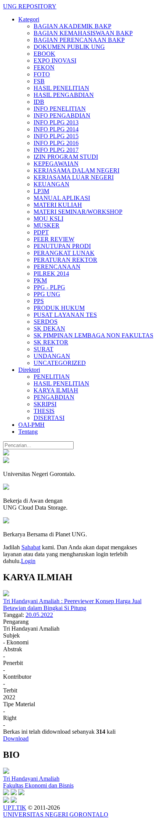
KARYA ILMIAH (56, 390)
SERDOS (46, 321)
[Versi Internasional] (6, 453)
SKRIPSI (45, 404)
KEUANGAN (51, 184)
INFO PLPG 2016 (56, 143)
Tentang (28, 431)
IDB (39, 101)
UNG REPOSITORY (29, 6)
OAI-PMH (31, 424)
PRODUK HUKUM (59, 308)
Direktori (29, 369)
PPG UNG (47, 294)
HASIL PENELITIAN (61, 88)
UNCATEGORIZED (60, 363)
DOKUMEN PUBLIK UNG (69, 47)
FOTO (42, 74)
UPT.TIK (14, 807)
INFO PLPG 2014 (56, 129)
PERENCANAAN (57, 266)
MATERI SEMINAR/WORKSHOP (78, 211)
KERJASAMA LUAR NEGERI (74, 177)
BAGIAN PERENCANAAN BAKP (79, 40)
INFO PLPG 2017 (56, 150)
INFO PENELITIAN (60, 108)
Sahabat (30, 547)
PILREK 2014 (51, 273)
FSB (39, 81)
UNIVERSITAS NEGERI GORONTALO (55, 814)
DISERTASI (49, 418)
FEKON (44, 67)
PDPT (41, 232)
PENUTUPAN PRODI (62, 246)
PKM (40, 280)
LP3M (41, 191)
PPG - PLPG (49, 287)
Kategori (28, 19)
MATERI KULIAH (58, 205)
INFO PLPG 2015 (56, 136)
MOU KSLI (48, 218)
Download (16, 738)
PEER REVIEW (54, 239)
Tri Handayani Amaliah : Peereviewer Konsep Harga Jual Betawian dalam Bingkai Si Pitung (72, 604)
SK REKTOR (51, 342)
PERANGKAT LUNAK (64, 253)
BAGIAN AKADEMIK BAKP (72, 26)
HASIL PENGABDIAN (64, 95)
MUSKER (46, 225)
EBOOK (44, 53)
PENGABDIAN (54, 397)
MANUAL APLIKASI (62, 198)
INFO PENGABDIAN (62, 115)
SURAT (43, 349)
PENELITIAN (52, 376)
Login (28, 561)
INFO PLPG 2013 (56, 122)
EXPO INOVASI (55, 60)
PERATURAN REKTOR (65, 260)
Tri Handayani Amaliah (31, 778)
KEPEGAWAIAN (56, 163)
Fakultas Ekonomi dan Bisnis (38, 785)
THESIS (44, 411)
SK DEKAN (49, 328)
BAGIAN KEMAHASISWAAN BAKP (83, 33)
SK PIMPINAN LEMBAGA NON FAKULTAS (93, 335)
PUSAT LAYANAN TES (65, 315)
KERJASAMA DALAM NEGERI (76, 170)
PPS (39, 301)
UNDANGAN (52, 356)
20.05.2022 (39, 615)
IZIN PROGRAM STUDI (66, 156)
